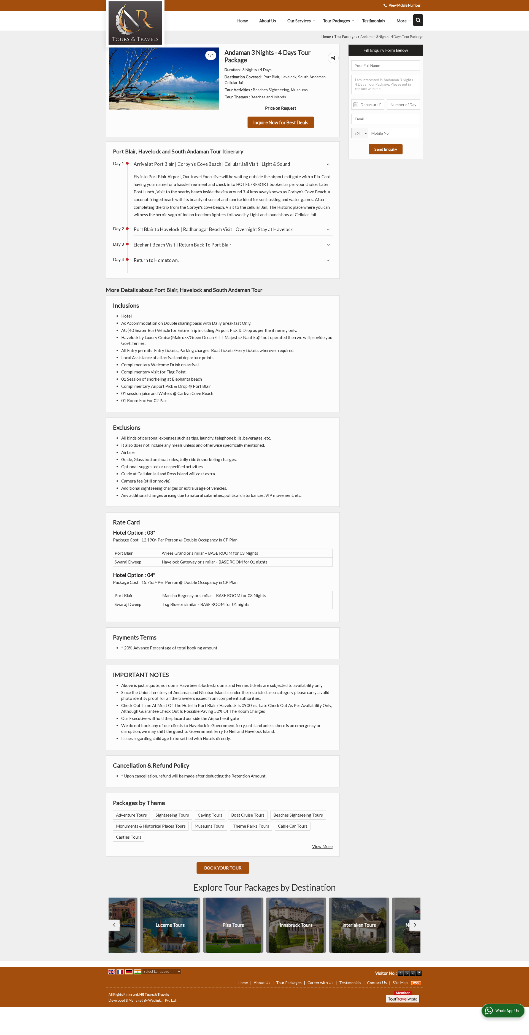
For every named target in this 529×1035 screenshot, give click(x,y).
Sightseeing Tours (172, 814)
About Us (267, 20)
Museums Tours (209, 825)
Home (242, 20)
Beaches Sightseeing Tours (298, 814)
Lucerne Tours (138, 925)
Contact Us (377, 982)
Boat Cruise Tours (247, 814)
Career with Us (320, 982)
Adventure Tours (131, 814)
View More (322, 846)
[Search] (418, 20)
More (401, 20)
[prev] (114, 925)
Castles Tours (128, 836)
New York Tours (390, 925)
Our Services (299, 20)
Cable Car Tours (292, 825)
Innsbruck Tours (264, 925)
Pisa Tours (201, 925)
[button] (404, 5)
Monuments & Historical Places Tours (151, 825)
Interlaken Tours (327, 925)
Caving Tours (210, 814)
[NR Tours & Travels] (135, 23)
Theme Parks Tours (251, 825)
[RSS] (416, 982)
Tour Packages (336, 20)
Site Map (400, 982)
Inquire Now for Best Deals (280, 122)
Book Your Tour (222, 867)
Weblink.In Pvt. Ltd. (162, 1000)
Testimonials (373, 20)
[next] (414, 925)
